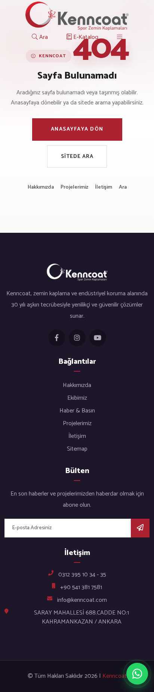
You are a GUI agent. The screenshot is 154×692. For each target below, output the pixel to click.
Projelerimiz (74, 187)
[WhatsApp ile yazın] (137, 674)
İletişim (103, 187)
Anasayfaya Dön (77, 129)
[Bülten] (140, 528)
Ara (123, 187)
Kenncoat (114, 676)
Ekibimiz (77, 398)
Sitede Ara (77, 156)
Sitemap (77, 449)
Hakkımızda (41, 187)
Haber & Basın (77, 411)
